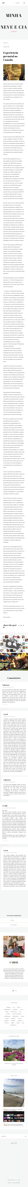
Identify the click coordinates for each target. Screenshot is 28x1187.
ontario (13, 1018)
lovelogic (17, 1182)
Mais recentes (13, 924)
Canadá (9, 1007)
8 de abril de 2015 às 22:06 (9, 781)
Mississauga (8, 1009)
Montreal (16, 1009)
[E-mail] (3, 627)
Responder (6, 704)
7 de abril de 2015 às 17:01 (8, 687)
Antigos (12, 920)
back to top (14, 1143)
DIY (14, 1007)
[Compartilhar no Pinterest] (23, 625)
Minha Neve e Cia (12, 1180)
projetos (20, 1020)
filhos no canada (17, 1013)
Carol (5, 714)
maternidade (7, 1016)
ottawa (20, 1018)
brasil (8, 1011)
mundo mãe (6, 46)
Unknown (5, 685)
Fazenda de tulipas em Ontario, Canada (14, 1064)
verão (13, 1022)
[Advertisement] (14, 1161)
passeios (14, 1020)
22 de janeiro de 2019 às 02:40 (8, 807)
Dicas (19, 1007)
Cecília (5, 806)
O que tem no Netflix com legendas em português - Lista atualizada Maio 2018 (13, 1125)
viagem (18, 1022)
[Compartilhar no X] (21, 625)
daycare (8, 1013)
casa (20, 1011)
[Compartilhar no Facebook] (19, 625)
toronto (7, 1022)
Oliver (22, 1009)
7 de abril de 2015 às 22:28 (9, 716)
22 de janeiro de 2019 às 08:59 (10, 852)
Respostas (5, 709)
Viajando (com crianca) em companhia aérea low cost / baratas (13, 1110)
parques (7, 1020)
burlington (14, 1011)
